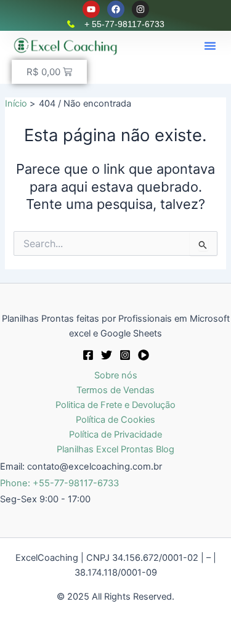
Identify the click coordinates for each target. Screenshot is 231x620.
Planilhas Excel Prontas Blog (115, 449)
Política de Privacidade (115, 434)
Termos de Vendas (115, 390)
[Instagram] (125, 355)
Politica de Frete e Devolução (115, 404)
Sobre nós (115, 375)
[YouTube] (143, 355)
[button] (210, 45)
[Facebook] (88, 355)
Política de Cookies (115, 419)
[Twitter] (106, 355)
